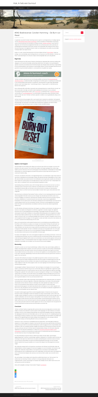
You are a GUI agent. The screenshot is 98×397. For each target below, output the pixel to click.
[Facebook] (38, 377)
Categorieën (21, 8)
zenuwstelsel (30, 381)
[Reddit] (38, 372)
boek (17, 381)
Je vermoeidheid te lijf (27, 93)
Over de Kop (38, 91)
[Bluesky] (38, 375)
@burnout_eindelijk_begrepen (75, 39)
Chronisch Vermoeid (54, 91)
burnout (24, 381)
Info (27, 8)
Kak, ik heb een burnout (24, 3)
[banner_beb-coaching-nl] (38, 76)
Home (15, 8)
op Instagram (43, 364)
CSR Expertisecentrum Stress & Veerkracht (27, 41)
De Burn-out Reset (47, 43)
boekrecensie (20, 381)
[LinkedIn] (38, 373)
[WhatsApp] (38, 370)
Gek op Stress (50, 52)
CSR (27, 381)
